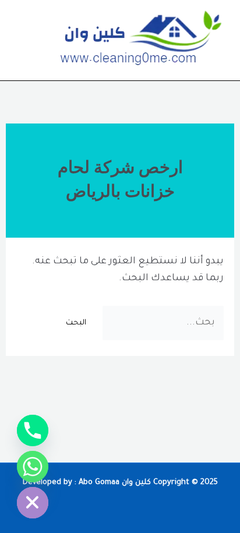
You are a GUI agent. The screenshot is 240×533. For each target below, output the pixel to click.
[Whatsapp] (32, 466)
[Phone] (32, 430)
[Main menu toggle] (25, 40)
